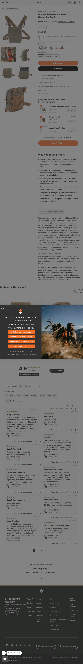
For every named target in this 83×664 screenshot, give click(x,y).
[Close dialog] (2, 307)
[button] (21, 332)
